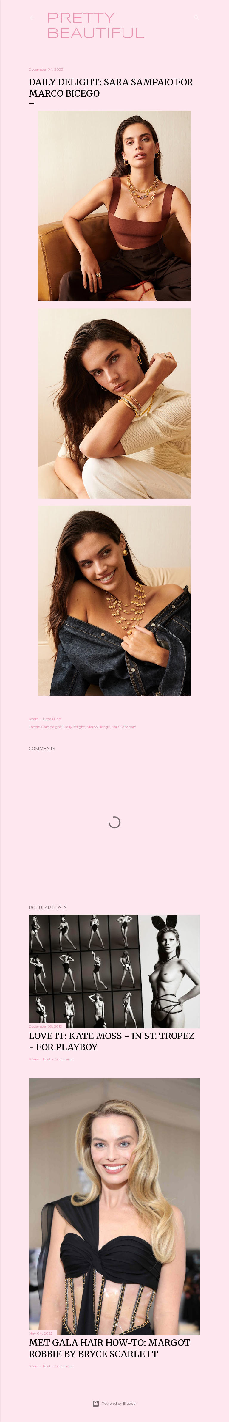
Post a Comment (58, 1059)
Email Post (52, 719)
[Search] (196, 16)
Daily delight (74, 727)
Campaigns (51, 727)
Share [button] (33, 719)
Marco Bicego (98, 727)
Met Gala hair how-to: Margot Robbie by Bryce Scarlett (109, 1348)
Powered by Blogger (119, 1403)
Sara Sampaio (124, 727)
